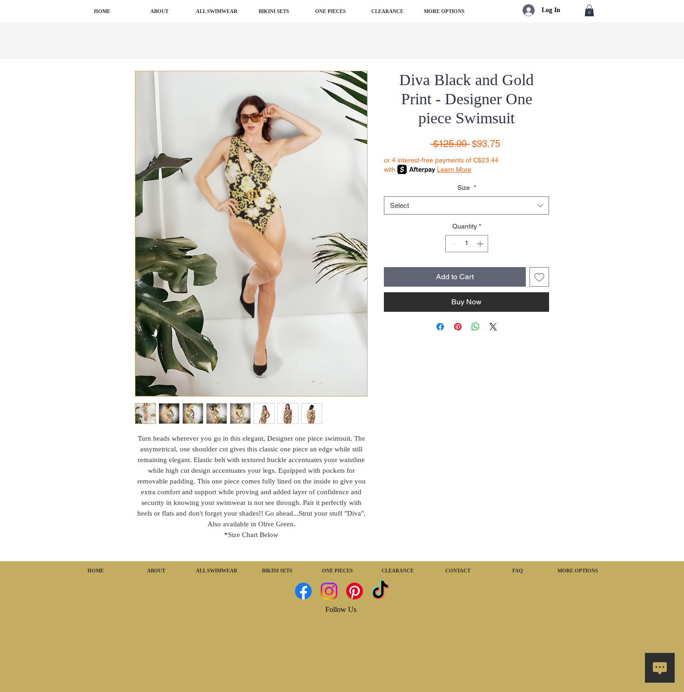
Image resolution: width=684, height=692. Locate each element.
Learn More (454, 169)
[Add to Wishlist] (539, 277)
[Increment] (481, 243)
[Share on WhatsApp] (475, 326)
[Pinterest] (354, 591)
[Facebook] (303, 591)
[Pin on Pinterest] (457, 326)
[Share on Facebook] (440, 326)
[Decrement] (452, 243)
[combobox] (466, 205)
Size (466, 187)
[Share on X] (493, 326)
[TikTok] (380, 591)
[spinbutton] (466, 243)
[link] (589, 10)
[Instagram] (329, 591)
